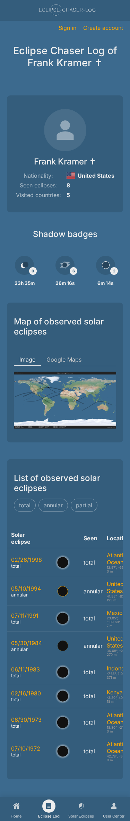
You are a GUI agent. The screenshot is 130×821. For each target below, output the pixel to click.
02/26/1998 (26, 559)
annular (53, 505)
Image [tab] (27, 359)
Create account (103, 27)
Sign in (67, 27)
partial (84, 505)
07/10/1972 (25, 748)
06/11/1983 (25, 669)
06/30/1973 (26, 719)
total (25, 505)
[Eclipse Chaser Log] (67, 10)
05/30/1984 (26, 643)
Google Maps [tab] (63, 359)
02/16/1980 (26, 693)
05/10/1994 (26, 588)
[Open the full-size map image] (65, 400)
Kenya (115, 692)
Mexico (116, 612)
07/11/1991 (24, 615)
